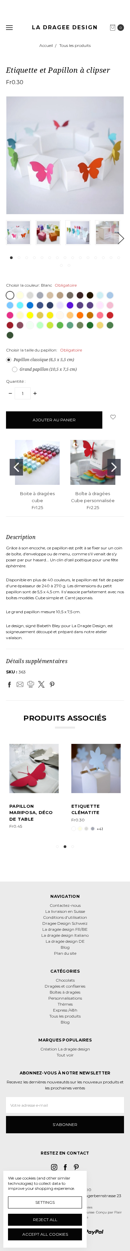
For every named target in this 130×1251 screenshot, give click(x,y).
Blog (65, 947)
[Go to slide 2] (114, 467)
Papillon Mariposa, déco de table (31, 812)
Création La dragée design (65, 1048)
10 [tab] (80, 257)
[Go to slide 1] (16, 467)
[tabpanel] (21, 232)
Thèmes (65, 1004)
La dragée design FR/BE (65, 929)
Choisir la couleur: (41, 285)
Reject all (45, 1219)
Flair (118, 1212)
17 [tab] (69, 265)
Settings (45, 1202)
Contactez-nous (65, 905)
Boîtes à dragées (65, 992)
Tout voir (65, 1054)
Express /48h (65, 1010)
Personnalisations (65, 998)
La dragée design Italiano (65, 935)
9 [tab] (72, 257)
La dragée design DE (65, 941)
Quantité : (16, 381)
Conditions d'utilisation (65, 917)
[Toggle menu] (9, 27)
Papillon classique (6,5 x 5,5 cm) (44, 359)
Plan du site (65, 953)
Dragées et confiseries (65, 986)
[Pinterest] (52, 684)
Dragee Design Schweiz (65, 923)
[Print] (30, 684)
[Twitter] (41, 684)
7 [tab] (57, 257)
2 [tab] (19, 257)
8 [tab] (65, 257)
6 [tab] (49, 257)
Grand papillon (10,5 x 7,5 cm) (48, 369)
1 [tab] (11, 257)
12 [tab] (95, 257)
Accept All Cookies (45, 1234)
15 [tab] (118, 257)
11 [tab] (88, 257)
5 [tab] (42, 257)
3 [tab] (26, 257)
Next (120, 238)
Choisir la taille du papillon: (44, 350)
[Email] (20, 684)
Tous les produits (65, 1016)
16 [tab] (61, 265)
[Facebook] (9, 684)
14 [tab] (111, 257)
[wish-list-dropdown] (113, 417)
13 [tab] (103, 257)
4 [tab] (34, 257)
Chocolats (65, 980)
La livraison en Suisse (65, 911)
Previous (7, 238)
